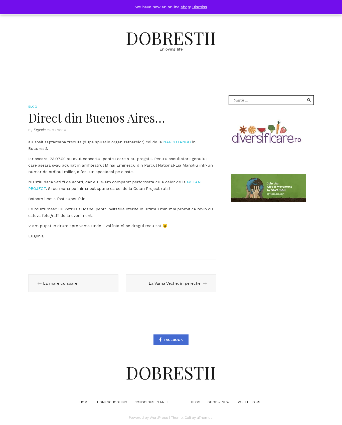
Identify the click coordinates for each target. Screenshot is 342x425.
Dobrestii (171, 37)
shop (185, 7)
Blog (32, 106)
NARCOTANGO (177, 142)
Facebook (173, 340)
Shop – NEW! (219, 402)
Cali (188, 417)
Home (84, 402)
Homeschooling (112, 402)
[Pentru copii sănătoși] (266, 133)
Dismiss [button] (199, 7)
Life (180, 402)
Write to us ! (250, 402)
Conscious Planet (151, 402)
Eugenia (40, 130)
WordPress (159, 417)
